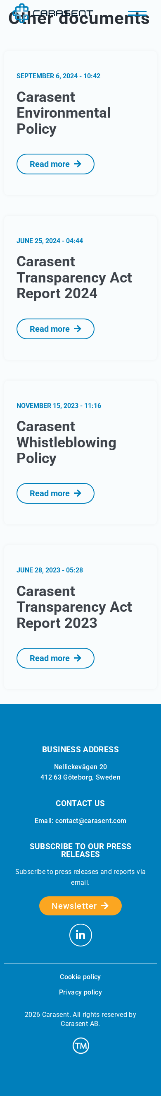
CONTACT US (80, 803)
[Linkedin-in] (80, 935)
